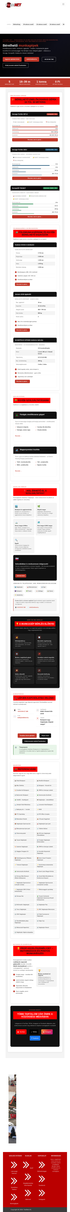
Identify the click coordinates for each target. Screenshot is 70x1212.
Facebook (35, 1038)
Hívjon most (45, 735)
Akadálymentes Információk (28, 1184)
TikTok (34, 1032)
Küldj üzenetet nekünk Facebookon (15, 65)
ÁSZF (31, 1168)
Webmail (28, 1199)
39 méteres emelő (28, 24)
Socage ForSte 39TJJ (20, 114)
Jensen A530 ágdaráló (23, 294)
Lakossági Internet (14, 1172)
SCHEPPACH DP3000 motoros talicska (29, 340)
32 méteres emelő (42, 24)
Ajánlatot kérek (21, 575)
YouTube (21, 1032)
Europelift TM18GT (19, 188)
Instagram (47, 1032)
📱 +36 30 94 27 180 (20, 607)
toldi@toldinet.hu (32, 59)
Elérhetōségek (42, 1171)
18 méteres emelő (55, 24)
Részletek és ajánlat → (22, 284)
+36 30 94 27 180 (23, 711)
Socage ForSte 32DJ (19, 150)
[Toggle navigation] (63, 4)
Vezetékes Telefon (14, 1188)
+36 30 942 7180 (49, 59)
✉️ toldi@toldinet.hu (33, 607)
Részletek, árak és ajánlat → (35, 139)
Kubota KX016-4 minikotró (24, 245)
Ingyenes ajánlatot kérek (12, 59)
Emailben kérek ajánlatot (27, 735)
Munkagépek (14, 1203)
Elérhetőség (16, 24)
